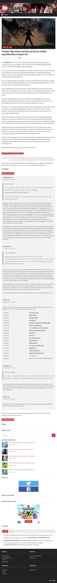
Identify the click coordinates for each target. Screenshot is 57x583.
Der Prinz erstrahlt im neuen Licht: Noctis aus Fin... (21, 449)
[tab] (5, 531)
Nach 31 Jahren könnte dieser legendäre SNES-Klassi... (22, 442)
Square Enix (19, 147)
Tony (15, 451)
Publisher (12, 531)
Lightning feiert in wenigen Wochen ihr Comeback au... (22, 456)
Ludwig (16, 444)
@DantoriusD (14, 309)
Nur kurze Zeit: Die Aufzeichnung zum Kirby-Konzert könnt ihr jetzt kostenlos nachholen (32, 160)
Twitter (4, 571)
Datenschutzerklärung (35, 556)
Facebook (4, 570)
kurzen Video (20, 81)
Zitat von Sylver (9, 184)
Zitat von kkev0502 (10, 253)
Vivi (16, 58)
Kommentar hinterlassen (7, 173)
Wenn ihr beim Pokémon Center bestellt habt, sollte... (22, 463)
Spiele (12, 307)
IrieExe (13, 127)
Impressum (32, 558)
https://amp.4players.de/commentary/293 (17, 192)
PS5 (10, 47)
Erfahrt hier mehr (21, 165)
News (4, 47)
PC (7, 47)
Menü (6, 15)
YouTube (4, 573)
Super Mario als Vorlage (47, 123)
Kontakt (4, 559)
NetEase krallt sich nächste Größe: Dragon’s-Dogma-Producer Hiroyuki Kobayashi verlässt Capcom (27, 158)
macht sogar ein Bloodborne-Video (44, 121)
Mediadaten (5, 562)
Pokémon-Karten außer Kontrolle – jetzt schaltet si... (22, 469)
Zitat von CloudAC (10, 372)
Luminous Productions (12, 153)
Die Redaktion (5, 556)
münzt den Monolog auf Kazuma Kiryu (12, 121)
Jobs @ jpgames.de (7, 558)
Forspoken (4, 153)
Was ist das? (33, 570)
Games (5, 531)
